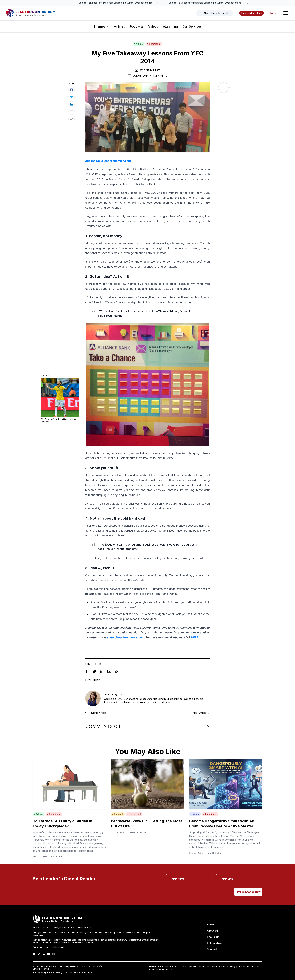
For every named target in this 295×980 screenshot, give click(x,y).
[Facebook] (34, 954)
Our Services (192, 26)
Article (139, 44)
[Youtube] (48, 954)
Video (196, 814)
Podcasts (136, 26)
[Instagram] (53, 954)
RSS (90, 972)
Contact (212, 949)
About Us (212, 930)
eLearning (170, 26)
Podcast (118, 814)
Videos (153, 26)
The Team (213, 936)
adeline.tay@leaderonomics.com (108, 160)
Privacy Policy (39, 972)
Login (273, 13)
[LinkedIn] (43, 954)
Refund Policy (55, 972)
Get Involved (214, 943)
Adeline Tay (152, 70)
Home (210, 924)
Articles (119, 26)
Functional (155, 44)
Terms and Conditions (75, 972)
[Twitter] (38, 954)
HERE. (195, 637)
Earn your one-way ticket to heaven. (49, 947)
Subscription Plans (251, 13)
